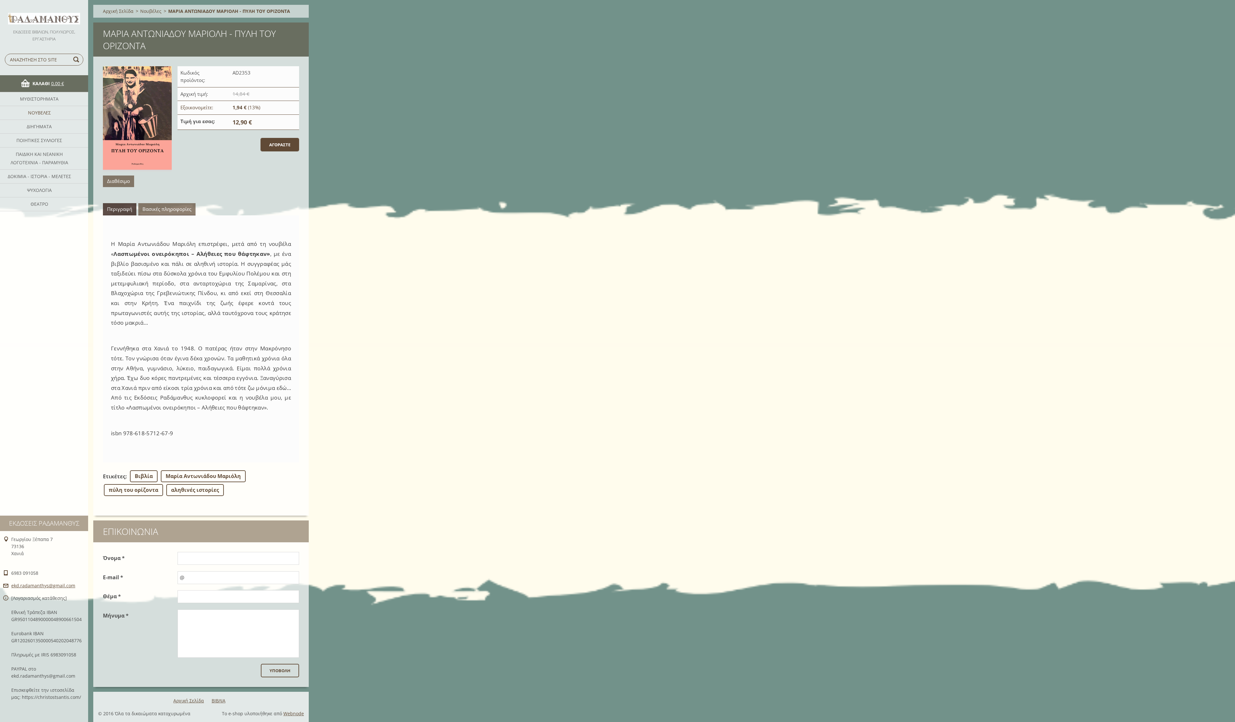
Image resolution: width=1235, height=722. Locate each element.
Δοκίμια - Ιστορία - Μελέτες (39, 176)
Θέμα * (112, 596)
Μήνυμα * (116, 615)
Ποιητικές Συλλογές (39, 140)
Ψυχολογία (39, 190)
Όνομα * (114, 558)
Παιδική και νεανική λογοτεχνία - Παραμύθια (39, 158)
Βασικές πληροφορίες (166, 209)
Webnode (293, 713)
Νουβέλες (39, 113)
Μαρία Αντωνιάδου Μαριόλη (203, 476)
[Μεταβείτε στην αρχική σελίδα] (44, 14)
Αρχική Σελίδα (118, 11)
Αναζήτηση (77, 60)
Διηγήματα (39, 126)
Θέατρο (39, 204)
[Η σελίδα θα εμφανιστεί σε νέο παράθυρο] (137, 118)
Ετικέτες (114, 476)
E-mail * (113, 577)
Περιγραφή (119, 209)
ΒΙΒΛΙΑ (218, 701)
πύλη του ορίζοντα (133, 489)
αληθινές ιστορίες (195, 489)
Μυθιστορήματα (39, 99)
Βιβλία (144, 476)
